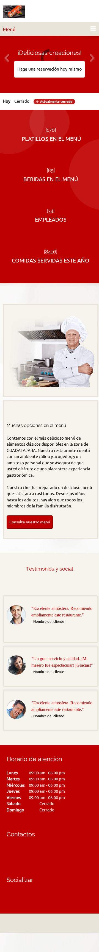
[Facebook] (11, 896)
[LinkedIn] (27, 896)
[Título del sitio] (14, 12)
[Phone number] (12, 851)
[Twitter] (19, 896)
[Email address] (23, 851)
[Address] (48, 923)
